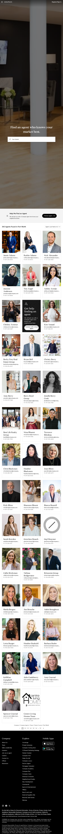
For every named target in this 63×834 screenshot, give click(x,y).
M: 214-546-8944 (49, 577)
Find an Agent (26, 763)
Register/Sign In (56, 2)
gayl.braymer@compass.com (52, 541)
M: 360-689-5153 (28, 293)
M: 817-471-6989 (28, 580)
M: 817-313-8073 (28, 259)
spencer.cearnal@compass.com (11, 716)
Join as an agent (7, 753)
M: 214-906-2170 (48, 543)
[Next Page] (43, 728)
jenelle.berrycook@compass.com (52, 400)
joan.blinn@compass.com (51, 471)
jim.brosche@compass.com (31, 612)
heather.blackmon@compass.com (31, 473)
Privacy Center (43, 810)
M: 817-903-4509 (49, 439)
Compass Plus (26, 771)
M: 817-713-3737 (28, 647)
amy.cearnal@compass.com (52, 679)
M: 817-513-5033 (48, 681)
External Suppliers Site (28, 795)
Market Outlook (26, 753)
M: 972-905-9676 (28, 402)
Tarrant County (38, 725)
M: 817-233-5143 (28, 614)
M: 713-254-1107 (7, 543)
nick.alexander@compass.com (52, 257)
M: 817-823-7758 (8, 718)
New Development (27, 782)
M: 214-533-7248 (8, 400)
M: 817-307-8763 (48, 293)
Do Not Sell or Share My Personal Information (15, 810)
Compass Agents (24, 725)
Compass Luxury (27, 761)
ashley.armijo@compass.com (52, 291)
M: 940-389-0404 (8, 614)
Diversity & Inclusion (28, 776)
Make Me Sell (26, 758)
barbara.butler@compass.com (52, 646)
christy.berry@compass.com (52, 361)
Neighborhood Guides (28, 779)
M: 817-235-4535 (8, 259)
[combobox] (31, 139)
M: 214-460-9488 (28, 543)
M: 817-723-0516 (7, 509)
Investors (4, 750)
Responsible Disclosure (15, 812)
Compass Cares (26, 774)
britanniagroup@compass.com (52, 575)
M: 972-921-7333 (8, 577)
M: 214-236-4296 (28, 509)
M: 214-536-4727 (8, 366)
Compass (16, 725)
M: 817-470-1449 (7, 684)
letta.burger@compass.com (11, 646)
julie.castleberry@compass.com (31, 679)
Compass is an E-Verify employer (32, 812)
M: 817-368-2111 (48, 329)
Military (24, 789)
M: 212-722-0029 (48, 509)
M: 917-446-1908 (48, 402)
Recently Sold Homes (28, 797)
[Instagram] (3, 805)
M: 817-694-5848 (28, 363)
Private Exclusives (27, 745)
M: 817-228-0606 (28, 681)
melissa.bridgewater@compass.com (31, 578)
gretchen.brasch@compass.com (31, 541)
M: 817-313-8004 (8, 295)
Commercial (25, 784)
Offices (4, 761)
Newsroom (5, 763)
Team (3, 745)
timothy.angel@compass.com (31, 291)
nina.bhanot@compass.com (31, 434)
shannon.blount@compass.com (31, 507)
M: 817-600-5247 (8, 329)
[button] (2, 2)
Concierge (25, 742)
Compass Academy (28, 768)
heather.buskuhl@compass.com (31, 646)
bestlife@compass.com (9, 437)
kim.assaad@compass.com (51, 327)
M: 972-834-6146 (28, 436)
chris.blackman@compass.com (11, 471)
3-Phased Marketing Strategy (30, 750)
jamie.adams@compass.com (11, 257)
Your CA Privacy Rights (44, 814)
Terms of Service (33, 810)
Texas (31, 725)
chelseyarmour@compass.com (11, 327)
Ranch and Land (27, 792)
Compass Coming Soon (29, 748)
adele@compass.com (50, 612)
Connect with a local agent (31, 327)
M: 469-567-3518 (28, 720)
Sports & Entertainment (29, 787)
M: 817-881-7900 (8, 439)
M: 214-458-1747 (7, 473)
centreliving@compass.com (31, 718)
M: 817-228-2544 (48, 259)
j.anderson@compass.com (10, 293)
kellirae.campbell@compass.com (11, 682)
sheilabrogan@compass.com (11, 612)
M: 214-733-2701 (48, 647)
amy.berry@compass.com (10, 398)
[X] (10, 805)
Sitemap (24, 800)
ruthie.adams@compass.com (31, 257)
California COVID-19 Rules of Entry (24, 814)
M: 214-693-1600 (48, 363)
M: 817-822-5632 (28, 475)
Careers (4, 755)
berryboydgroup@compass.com (31, 400)
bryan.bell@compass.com (31, 361)
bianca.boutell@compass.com (52, 507)
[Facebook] (7, 805)
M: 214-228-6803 (49, 614)
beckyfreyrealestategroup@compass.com (11, 364)
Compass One (26, 755)
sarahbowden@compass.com (11, 541)
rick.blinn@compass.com (10, 507)
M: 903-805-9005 (8, 647)
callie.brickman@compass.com (11, 575)
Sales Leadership (7, 748)
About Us (4, 742)
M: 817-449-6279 (48, 473)
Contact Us (5, 758)
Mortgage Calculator (28, 766)
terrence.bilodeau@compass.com (52, 437)
